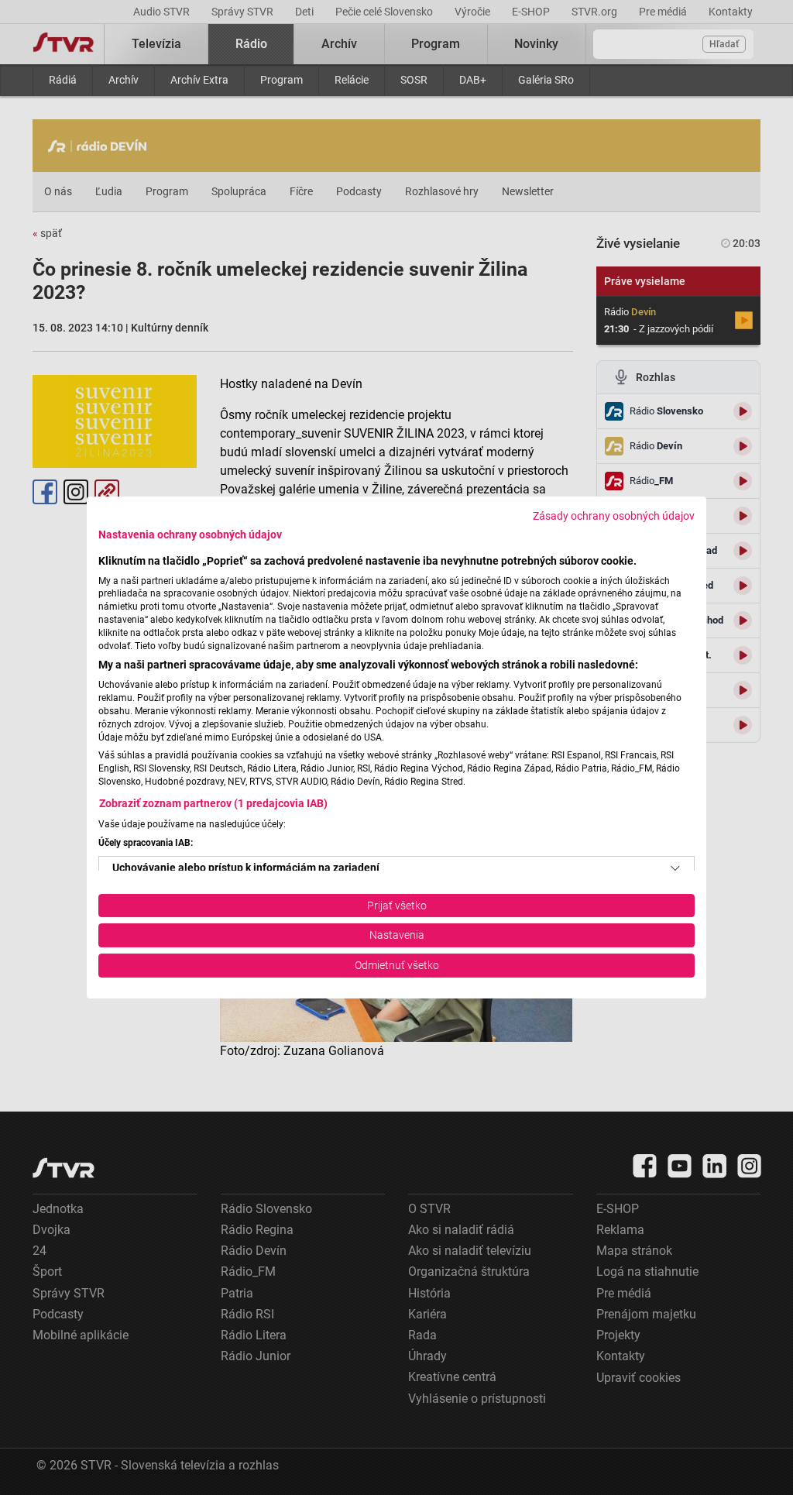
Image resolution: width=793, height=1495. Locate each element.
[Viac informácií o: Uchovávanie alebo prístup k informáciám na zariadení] (675, 868)
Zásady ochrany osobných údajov (614, 516)
